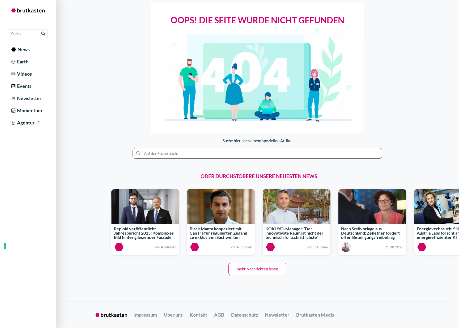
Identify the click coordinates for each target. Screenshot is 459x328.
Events (23, 86)
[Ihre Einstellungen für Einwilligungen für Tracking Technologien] (5, 246)
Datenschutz (244, 315)
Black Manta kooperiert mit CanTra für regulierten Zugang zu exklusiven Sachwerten (218, 233)
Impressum (145, 315)
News (23, 49)
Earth (21, 61)
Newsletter (28, 98)
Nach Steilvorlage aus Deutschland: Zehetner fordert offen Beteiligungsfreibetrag (370, 233)
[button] (257, 269)
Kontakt (198, 315)
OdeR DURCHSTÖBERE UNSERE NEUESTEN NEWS (259, 176)
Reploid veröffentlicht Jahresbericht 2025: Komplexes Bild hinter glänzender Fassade (144, 233)
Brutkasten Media (315, 315)
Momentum (28, 110)
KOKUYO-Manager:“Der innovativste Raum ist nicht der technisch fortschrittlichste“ (294, 233)
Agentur (25, 123)
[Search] (43, 33)
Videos (23, 74)
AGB (219, 315)
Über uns (173, 315)
